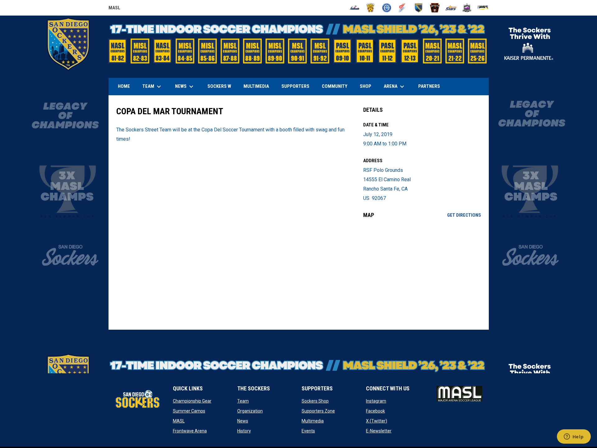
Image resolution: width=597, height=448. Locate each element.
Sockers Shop (315, 400)
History (244, 430)
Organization (250, 410)
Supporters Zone (318, 410)
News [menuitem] (185, 86)
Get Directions (464, 215)
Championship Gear (192, 400)
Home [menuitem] (124, 86)
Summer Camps (189, 410)
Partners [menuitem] (429, 86)
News (242, 420)
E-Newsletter (378, 430)
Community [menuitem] (334, 86)
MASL (114, 8)
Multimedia (313, 420)
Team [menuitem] (152, 86)
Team (243, 400)
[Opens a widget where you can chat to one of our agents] (574, 437)
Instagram (376, 400)
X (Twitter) (376, 420)
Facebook (375, 410)
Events (308, 430)
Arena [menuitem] (397, 86)
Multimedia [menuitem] (256, 86)
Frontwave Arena (190, 430)
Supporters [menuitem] (295, 86)
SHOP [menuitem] (368, 86)
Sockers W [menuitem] (219, 86)
